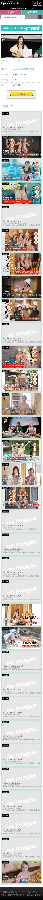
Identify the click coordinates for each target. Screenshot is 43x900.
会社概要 (4, 892)
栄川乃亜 (25, 69)
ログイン (21, 94)
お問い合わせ (14, 892)
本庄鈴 (31, 69)
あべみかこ (17, 69)
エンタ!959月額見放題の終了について (21, 8)
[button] (40, 36)
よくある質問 (36, 895)
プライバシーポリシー (30, 892)
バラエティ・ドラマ (13, 17)
